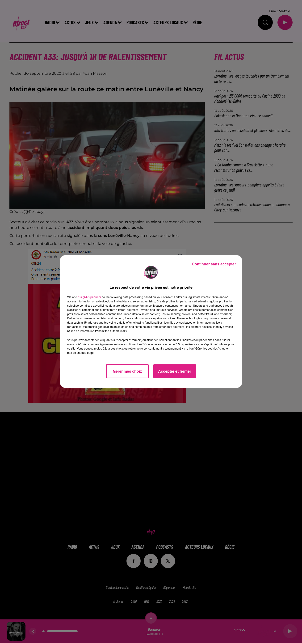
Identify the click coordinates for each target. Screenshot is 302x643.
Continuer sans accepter (214, 264)
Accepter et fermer (174, 371)
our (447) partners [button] (89, 297)
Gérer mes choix (127, 371)
